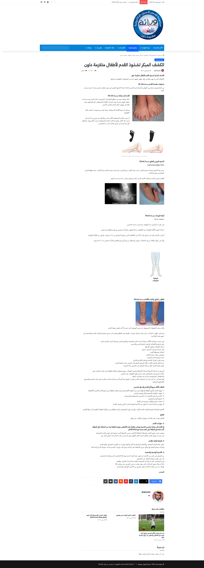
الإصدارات (122, 48)
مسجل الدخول (151, 554)
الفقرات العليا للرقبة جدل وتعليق (125, 515)
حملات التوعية (110, 48)
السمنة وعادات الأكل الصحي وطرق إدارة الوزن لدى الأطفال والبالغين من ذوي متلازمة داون (151, 535)
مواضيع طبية (133, 48)
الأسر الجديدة (158, 48)
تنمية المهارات (145, 48)
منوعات (89, 48)
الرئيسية (160, 55)
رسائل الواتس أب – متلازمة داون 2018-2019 (125, 2)
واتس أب (99, 48)
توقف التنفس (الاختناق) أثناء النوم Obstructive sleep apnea (96, 516)
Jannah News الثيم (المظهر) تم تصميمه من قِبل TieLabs (115, 564)
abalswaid (157, 70)
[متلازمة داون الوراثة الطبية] (148, 24)
